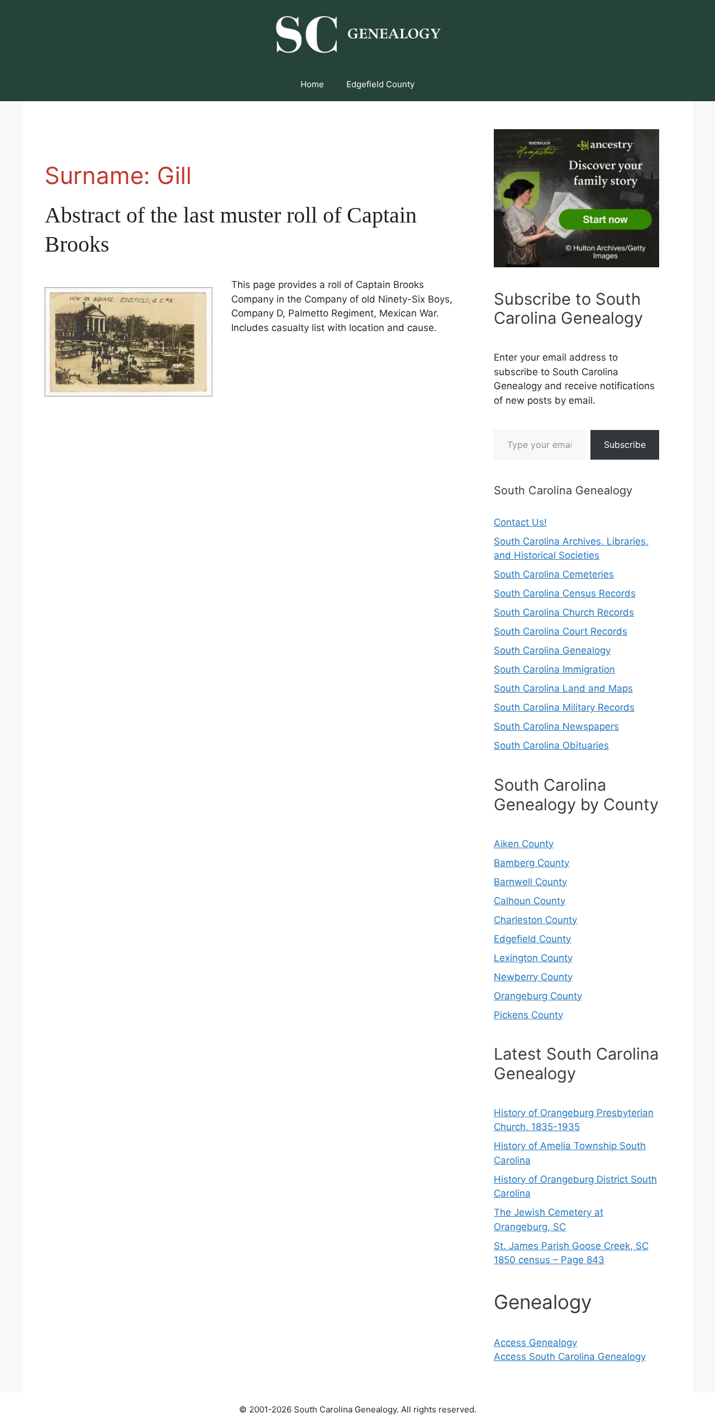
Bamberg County (531, 862)
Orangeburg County (538, 995)
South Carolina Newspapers (556, 726)
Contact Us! (520, 522)
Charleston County (535, 919)
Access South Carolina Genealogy (570, 1356)
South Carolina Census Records (565, 593)
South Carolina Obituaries (551, 745)
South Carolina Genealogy (552, 650)
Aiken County (524, 843)
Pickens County (528, 1014)
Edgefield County (380, 84)
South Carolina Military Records (564, 707)
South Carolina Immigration (554, 669)
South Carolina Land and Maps (563, 688)
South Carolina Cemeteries (554, 574)
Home (312, 84)
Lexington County (533, 957)
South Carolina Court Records (560, 631)
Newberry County (533, 976)
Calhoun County (529, 900)
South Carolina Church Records (564, 612)
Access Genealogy (535, 1342)
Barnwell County (530, 881)
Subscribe (625, 444)
